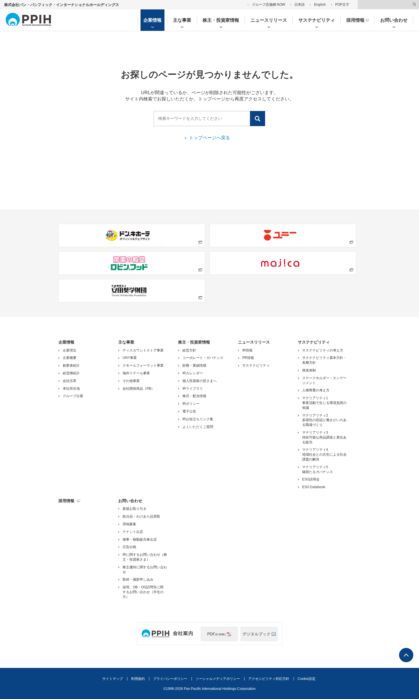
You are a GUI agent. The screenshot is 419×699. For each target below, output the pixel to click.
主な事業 (182, 20)
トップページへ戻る (209, 137)
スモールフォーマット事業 (143, 365)
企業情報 (152, 20)
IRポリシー (191, 404)
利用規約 (138, 679)
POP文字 (342, 5)
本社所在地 (71, 389)
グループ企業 (73, 396)
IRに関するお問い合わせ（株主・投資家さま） (145, 557)
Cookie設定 (307, 679)
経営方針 (189, 350)
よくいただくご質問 (197, 427)
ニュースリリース (269, 20)
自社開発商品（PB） (138, 389)
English (320, 5)
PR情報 (248, 358)
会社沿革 (69, 381)
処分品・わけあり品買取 (141, 516)
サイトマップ (112, 679)
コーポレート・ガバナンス (202, 358)
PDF (216, 633)
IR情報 (247, 350)
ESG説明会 (311, 479)
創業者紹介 (71, 365)
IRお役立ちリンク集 (197, 419)
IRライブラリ (192, 389)
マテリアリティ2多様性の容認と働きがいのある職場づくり (324, 420)
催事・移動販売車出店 (140, 540)
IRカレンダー (192, 373)
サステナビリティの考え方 (322, 350)
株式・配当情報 (194, 396)
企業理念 (69, 350)
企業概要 (69, 358)
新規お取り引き (135, 509)
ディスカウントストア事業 (143, 350)
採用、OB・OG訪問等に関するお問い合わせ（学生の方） (143, 592)
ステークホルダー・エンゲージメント (324, 380)
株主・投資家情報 (221, 20)
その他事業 (131, 381)
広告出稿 (129, 547)
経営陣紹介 (71, 373)
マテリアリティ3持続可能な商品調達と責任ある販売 (324, 437)
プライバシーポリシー (170, 679)
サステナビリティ (316, 20)
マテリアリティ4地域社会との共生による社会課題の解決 (324, 454)
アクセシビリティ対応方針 (268, 679)
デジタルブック (256, 633)
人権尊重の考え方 (315, 390)
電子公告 (189, 411)
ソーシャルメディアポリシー (218, 679)
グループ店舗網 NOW (268, 5)
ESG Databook (313, 487)
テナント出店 (133, 532)
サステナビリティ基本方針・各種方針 (324, 360)
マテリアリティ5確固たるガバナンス (317, 469)
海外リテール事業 (136, 373)
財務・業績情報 (194, 365)
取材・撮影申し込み (138, 579)
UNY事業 (130, 358)
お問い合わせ (394, 20)
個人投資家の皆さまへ (199, 381)
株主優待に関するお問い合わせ (145, 569)
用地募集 (129, 524)
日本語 (299, 5)
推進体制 (309, 370)
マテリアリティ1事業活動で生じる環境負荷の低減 (324, 403)
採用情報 (355, 20)
